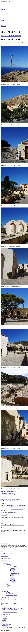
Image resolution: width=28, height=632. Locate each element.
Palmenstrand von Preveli (12, 505)
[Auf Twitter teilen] (4, 500)
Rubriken (5, 618)
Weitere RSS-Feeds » (5, 614)
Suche (4, 620)
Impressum (5, 625)
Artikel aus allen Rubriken (9, 610)
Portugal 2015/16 (9, 593)
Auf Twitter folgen (7, 607)
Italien (7, 583)
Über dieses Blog (7, 624)
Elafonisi (13, 570)
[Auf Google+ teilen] (15, 499)
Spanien (7, 586)
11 (4, 491)
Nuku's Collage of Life (5, 1)
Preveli (3, 26)
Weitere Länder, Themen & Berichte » (9, 512)
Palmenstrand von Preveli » (9, 493)
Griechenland (4, 14)
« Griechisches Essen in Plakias (10, 494)
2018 (7, 491)
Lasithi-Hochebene (15, 574)
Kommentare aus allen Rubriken (10, 612)
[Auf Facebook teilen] (5, 499)
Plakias (12, 578)
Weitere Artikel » (4, 556)
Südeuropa (3, 9)
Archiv (4, 619)
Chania (12, 568)
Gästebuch (5, 623)
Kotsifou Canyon (15, 573)
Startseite (5, 616)
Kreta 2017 (14, 491)
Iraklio (12, 571)
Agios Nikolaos (14, 566)
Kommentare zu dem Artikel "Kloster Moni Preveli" (14, 608)
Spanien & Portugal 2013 (11, 595)
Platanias (13, 579)
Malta (7, 584)
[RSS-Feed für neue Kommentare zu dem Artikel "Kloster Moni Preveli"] (6, 515)
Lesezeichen (6, 621)
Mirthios (13, 576)
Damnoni (13, 569)
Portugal (8, 585)
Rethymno (13, 581)
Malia (12, 575)
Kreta (2, 20)
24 (3, 491)
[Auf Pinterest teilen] (13, 500)
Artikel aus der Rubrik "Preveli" (10, 609)
